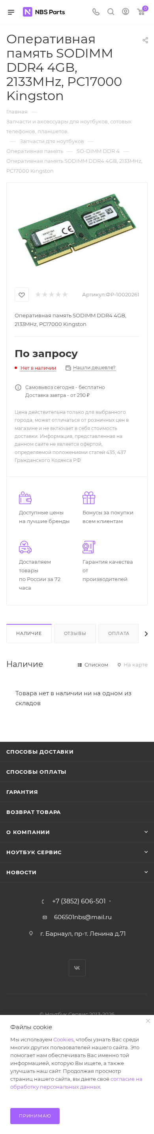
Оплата (119, 633)
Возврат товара (33, 812)
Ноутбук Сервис (34, 852)
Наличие (29, 633)
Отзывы (75, 633)
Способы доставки (40, 752)
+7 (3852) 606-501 (79, 901)
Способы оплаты (36, 772)
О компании (28, 832)
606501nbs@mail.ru (83, 917)
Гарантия (22, 792)
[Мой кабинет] (125, 12)
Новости (21, 872)
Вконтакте (77, 967)
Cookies (63, 1039)
